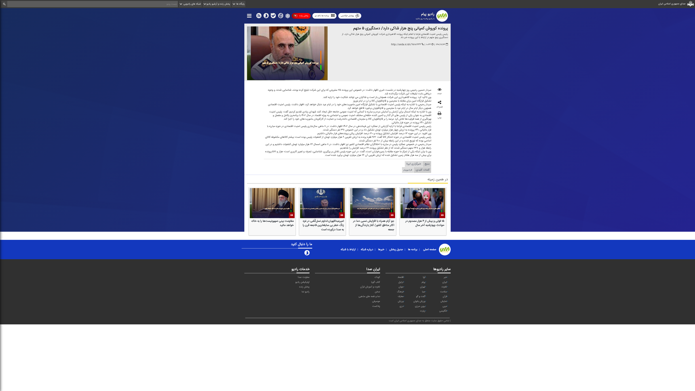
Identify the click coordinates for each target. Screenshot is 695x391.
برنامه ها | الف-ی (322, 16)
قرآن (445, 296)
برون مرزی (420, 306)
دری (402, 306)
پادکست (376, 306)
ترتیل (401, 282)
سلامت (443, 292)
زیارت (422, 311)
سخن (377, 292)
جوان (401, 287)
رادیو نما (305, 292)
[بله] (273, 16)
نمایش (444, 301)
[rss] (259, 16)
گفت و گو (420, 296)
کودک (377, 277)
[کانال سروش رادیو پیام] (307, 253)
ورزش (401, 301)
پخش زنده (303, 16)
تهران (422, 287)
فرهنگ (400, 292)
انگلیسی (443, 311)
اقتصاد (401, 277)
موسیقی (376, 301)
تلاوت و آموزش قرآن (370, 287)
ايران (444, 282)
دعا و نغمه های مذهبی (369, 296)
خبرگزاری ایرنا (413, 164)
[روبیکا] (287, 16)
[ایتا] (280, 16)
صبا (423, 292)
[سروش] (266, 16)
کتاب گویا (375, 282)
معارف (401, 296)
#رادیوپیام (407, 170)
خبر (445, 277)
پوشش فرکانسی (347, 16)
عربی (445, 306)
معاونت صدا (303, 277)
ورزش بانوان (419, 301)
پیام (423, 282)
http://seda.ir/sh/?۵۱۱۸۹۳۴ (406, 45)
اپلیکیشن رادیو (302, 282)
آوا (424, 277)
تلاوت (444, 287)
